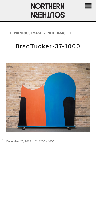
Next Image (57, 33)
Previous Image (28, 33)
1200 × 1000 (46, 141)
